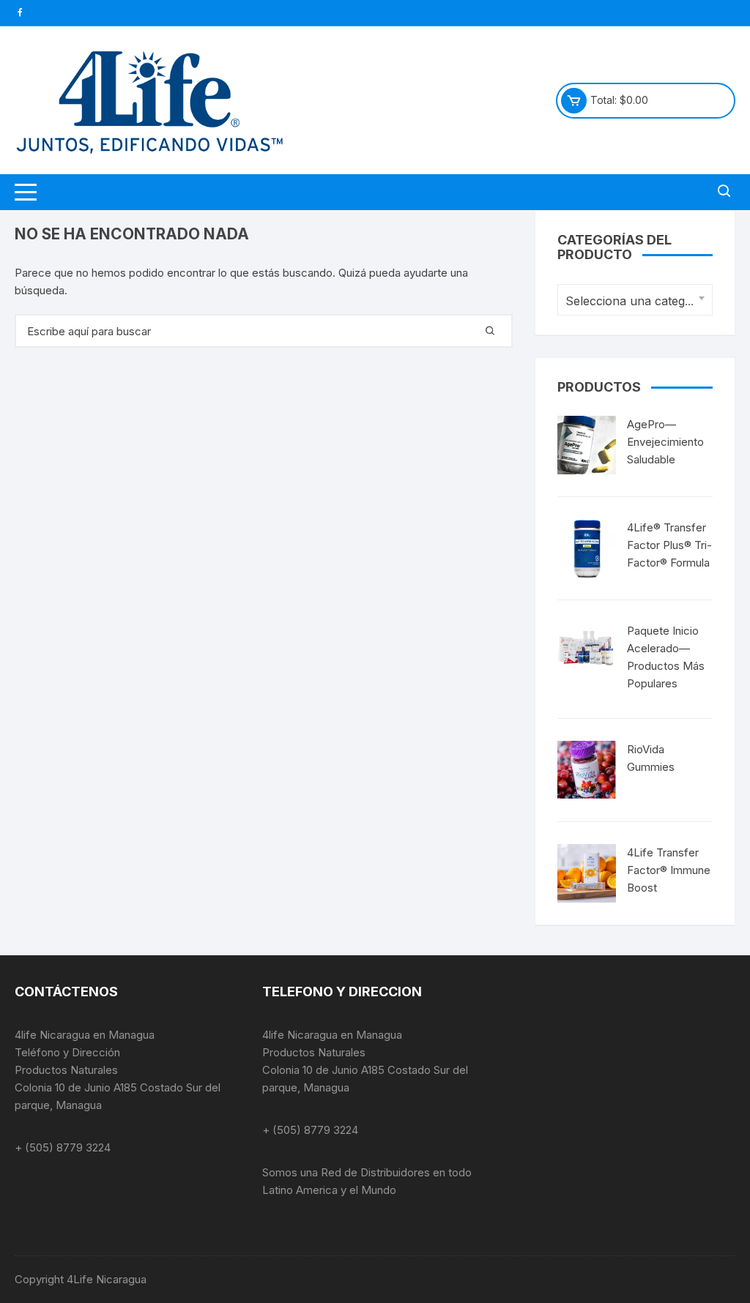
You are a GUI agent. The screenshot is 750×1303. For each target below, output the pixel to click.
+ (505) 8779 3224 (63, 1147)
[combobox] (635, 300)
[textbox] (631, 301)
